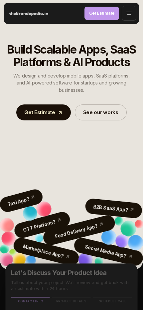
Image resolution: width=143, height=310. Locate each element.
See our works (100, 112)
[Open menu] (129, 13)
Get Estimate (101, 13)
